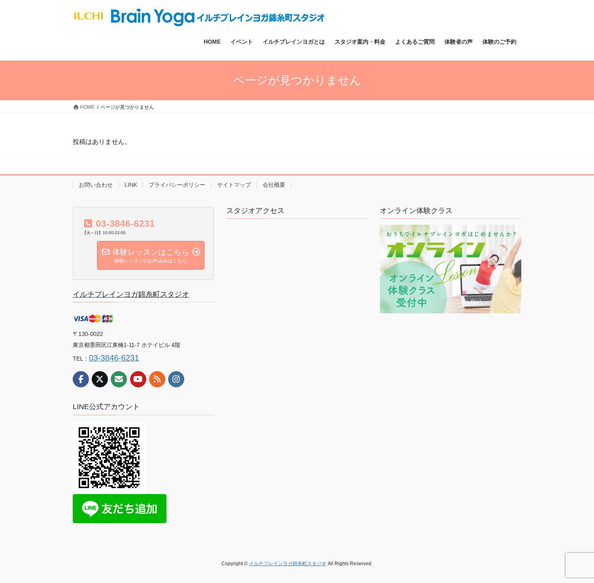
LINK (130, 185)
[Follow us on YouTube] (138, 379)
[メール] (119, 379)
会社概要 (274, 185)
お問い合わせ (96, 185)
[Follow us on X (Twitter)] (100, 379)
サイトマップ (234, 185)
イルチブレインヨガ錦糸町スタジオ (131, 294)
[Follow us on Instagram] (176, 379)
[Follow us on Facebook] (81, 379)
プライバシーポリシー (177, 185)
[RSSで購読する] (157, 379)
